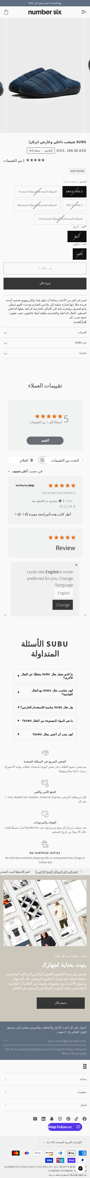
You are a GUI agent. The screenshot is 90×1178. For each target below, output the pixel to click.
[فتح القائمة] (80, 12)
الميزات (82, 332)
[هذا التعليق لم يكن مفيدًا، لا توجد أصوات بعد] (19, 514)
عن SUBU (81, 343)
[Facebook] (85, 1119)
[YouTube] (35, 1119)
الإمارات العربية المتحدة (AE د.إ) (64, 1142)
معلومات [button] (82, 1092)
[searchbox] (64, 460)
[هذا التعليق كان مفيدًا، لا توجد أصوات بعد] (26, 514)
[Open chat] (80, 1168)
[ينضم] (7, 1040)
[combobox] (25, 471)
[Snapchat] (52, 1119)
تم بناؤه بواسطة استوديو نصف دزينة (68, 1174)
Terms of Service (71, 1053)
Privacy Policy (73, 1049)
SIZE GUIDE (77, 171)
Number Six (12, 1166)
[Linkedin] (43, 1119)
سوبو (25, 300)
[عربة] (10, 12)
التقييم (45, 440)
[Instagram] (60, 1119)
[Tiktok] (76, 1119)
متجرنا (83, 353)
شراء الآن (45, 283)
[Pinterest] (68, 1119)
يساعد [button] (83, 1079)
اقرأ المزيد (80, 321)
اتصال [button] (83, 1105)
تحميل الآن (61, 1003)
